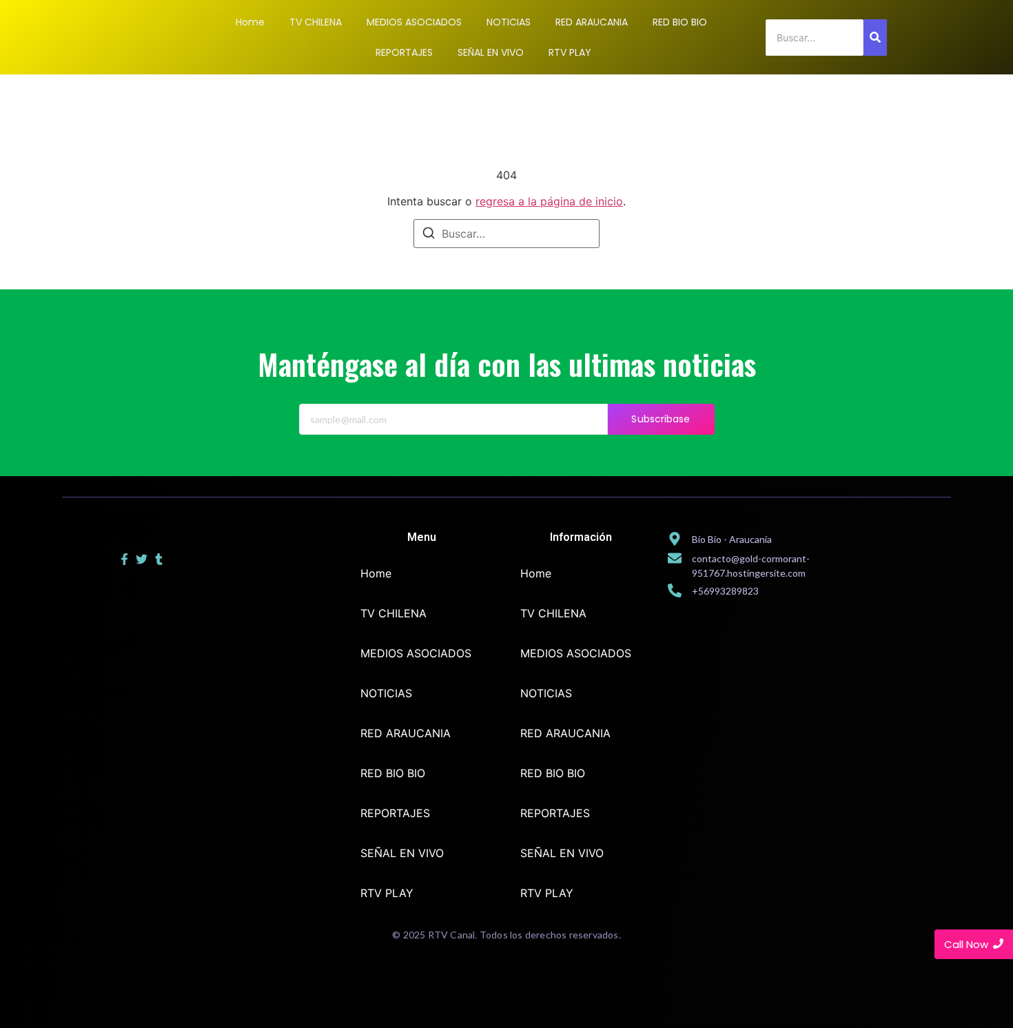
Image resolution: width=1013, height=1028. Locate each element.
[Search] (875, 37)
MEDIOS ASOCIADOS (415, 653)
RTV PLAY (386, 893)
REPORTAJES (395, 813)
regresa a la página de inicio (549, 201)
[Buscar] (429, 234)
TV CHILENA (393, 613)
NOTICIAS (386, 693)
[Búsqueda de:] (506, 233)
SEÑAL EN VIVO (402, 853)
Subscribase (660, 419)
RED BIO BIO (392, 773)
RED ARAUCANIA (405, 733)
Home (375, 573)
